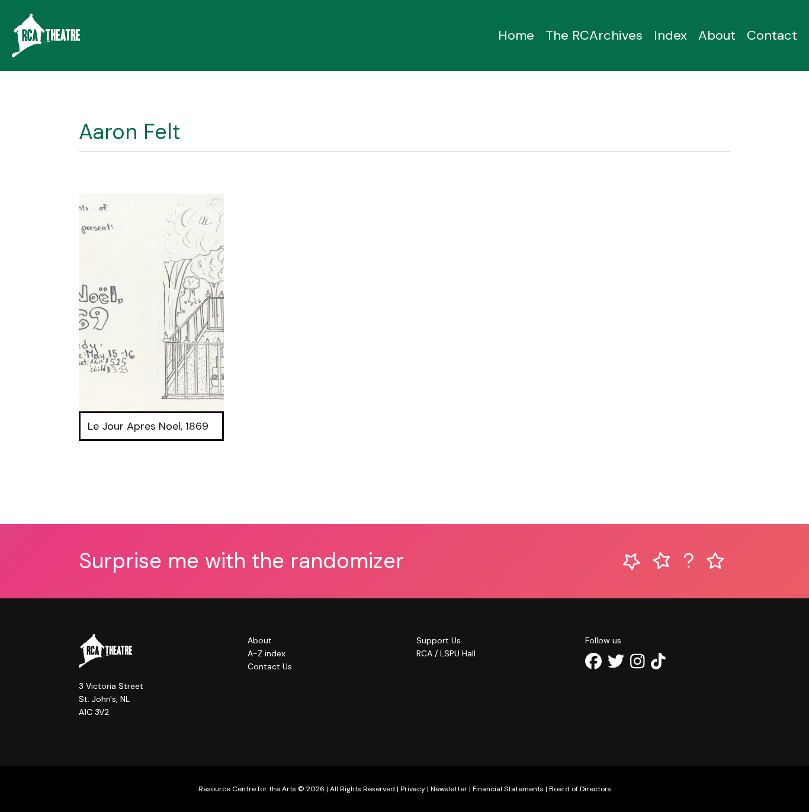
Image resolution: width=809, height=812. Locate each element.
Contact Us (270, 666)
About (717, 35)
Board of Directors (580, 789)
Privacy (412, 789)
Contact (772, 35)
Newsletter (449, 789)
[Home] (46, 35)
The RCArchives (594, 35)
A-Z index (266, 653)
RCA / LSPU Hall (446, 653)
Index (670, 35)
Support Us (438, 640)
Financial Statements (508, 789)
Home (516, 35)
